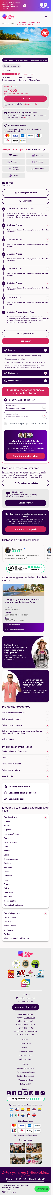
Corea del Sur (10, 901)
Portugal (8, 863)
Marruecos (8, 892)
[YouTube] (20, 1093)
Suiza (6, 888)
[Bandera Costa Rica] (34, 1115)
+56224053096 (27, 1021)
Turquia (7, 838)
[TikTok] (43, 1093)
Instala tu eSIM (25, 1084)
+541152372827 (29, 1018)
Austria (7, 851)
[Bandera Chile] (17, 1110)
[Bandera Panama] (28, 1115)
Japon (6, 855)
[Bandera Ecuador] (40, 1110)
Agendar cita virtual (25, 1007)
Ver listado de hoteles (27, 483)
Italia (6, 846)
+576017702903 (29, 1024)
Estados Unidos (10, 842)
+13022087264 (31, 1031)
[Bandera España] (28, 1110)
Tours (12, 23)
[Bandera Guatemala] (11, 1115)
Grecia (7, 821)
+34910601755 (28, 1028)
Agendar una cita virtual (25, 456)
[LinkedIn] (37, 1093)
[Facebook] (14, 1093)
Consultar (25, 98)
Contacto (25, 1047)
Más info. (26, 117)
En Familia (8, 930)
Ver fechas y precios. (30, 104)
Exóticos (7, 934)
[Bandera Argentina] (11, 1110)
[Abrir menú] (46, 17)
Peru (6, 880)
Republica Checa (11, 834)
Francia (7, 884)
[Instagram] (9, 1093)
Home (4, 23)
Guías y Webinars (25, 1059)
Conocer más (26, 503)
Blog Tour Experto (25, 1055)
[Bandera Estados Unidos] (34, 1110)
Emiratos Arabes (11, 859)
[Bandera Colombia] (23, 1110)
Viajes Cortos (10, 926)
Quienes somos (25, 1043)
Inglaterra (8, 830)
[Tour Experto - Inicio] (8, 16)
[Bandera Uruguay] (23, 1115)
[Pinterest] (26, 1093)
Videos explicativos (26, 1080)
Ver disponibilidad (25, 333)
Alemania (8, 867)
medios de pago (31, 1135)
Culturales (8, 922)
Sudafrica (8, 897)
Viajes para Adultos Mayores (16, 938)
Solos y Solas (10, 917)
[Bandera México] (17, 1115)
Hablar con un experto (25, 529)
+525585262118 (28, 1034)
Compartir (27, 201)
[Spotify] (31, 1093)
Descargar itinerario (27, 193)
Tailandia (8, 876)
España (7, 826)
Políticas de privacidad (25, 1076)
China (6, 872)
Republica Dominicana (13, 905)
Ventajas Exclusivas (26, 1051)
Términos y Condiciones (25, 1072)
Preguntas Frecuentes (25, 1068)
